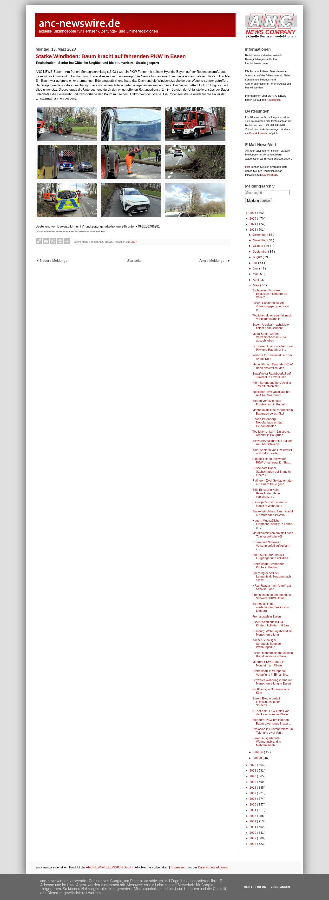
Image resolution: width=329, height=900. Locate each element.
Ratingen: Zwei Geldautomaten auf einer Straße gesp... (272, 482)
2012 (253, 821)
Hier (247, 166)
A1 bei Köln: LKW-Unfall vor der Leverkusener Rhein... (271, 712)
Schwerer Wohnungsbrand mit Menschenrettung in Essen (272, 681)
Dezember (260, 234)
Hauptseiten (274, 99)
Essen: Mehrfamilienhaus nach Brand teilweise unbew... (272, 654)
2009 (253, 838)
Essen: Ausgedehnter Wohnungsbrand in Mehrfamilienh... (266, 742)
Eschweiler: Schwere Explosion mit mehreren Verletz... (269, 294)
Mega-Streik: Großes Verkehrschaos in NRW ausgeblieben (269, 337)
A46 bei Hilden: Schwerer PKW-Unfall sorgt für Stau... (271, 460)
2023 (253, 229)
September (260, 251)
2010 (253, 832)
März (256, 285)
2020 (253, 776)
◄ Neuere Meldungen (52, 260)
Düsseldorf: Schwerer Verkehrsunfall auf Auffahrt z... (271, 546)
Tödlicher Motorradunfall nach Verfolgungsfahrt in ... (272, 317)
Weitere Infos (254, 887)
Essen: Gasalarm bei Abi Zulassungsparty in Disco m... (270, 306)
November (260, 240)
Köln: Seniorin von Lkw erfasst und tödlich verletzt (272, 451)
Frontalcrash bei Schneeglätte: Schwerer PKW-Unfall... (272, 596)
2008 (253, 844)
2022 (253, 765)
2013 (253, 816)
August (258, 257)
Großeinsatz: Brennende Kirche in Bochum (268, 565)
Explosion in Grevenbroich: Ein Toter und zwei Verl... (272, 730)
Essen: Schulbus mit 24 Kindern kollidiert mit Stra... (271, 623)
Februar (258, 752)
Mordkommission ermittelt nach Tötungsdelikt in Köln (272, 534)
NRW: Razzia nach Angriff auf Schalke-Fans (271, 587)
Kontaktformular (258, 133)
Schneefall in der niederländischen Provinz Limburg (271, 607)
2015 (253, 804)
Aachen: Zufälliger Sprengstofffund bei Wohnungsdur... (267, 643)
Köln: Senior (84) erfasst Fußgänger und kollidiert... (271, 556)
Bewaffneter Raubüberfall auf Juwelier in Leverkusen (271, 375)
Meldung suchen (258, 200)
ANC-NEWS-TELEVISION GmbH (109, 867)
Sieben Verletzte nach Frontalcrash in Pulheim (269, 402)
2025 (253, 218)
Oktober (258, 246)
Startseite (134, 260)
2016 (253, 798)
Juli (255, 263)
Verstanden (280, 887)
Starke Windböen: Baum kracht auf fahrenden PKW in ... (272, 513)
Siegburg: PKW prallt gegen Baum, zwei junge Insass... (271, 721)
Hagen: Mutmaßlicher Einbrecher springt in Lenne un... (272, 524)
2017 (253, 793)
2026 (253, 213)
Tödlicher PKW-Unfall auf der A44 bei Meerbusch (271, 393)
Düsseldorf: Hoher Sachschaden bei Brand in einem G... (271, 471)
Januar (258, 758)
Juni (256, 268)
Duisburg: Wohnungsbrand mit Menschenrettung (272, 633)
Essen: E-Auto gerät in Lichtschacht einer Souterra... (267, 702)
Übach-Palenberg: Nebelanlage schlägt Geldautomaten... (267, 422)
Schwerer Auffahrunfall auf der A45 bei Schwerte (272, 442)
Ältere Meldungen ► (215, 260)
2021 (253, 770)
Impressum (178, 867)
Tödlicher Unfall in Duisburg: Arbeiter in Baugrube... (271, 433)
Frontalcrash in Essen (266, 616)
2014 (253, 810)
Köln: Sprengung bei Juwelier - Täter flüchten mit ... (272, 384)
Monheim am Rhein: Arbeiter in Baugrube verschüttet (272, 411)
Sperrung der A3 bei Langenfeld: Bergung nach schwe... (271, 576)
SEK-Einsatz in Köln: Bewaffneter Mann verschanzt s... (266, 493)
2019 (253, 782)
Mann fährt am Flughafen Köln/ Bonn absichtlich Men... (272, 366)
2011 (253, 827)
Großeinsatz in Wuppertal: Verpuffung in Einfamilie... (270, 672)
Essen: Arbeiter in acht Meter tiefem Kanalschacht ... (271, 326)
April (256, 280)
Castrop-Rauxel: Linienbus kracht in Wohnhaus (270, 504)
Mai (255, 274)
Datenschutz (269, 174)
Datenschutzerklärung (213, 867)
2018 (253, 787)
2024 (253, 224)
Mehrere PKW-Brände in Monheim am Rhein (268, 663)
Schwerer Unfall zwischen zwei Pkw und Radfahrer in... (272, 348)
